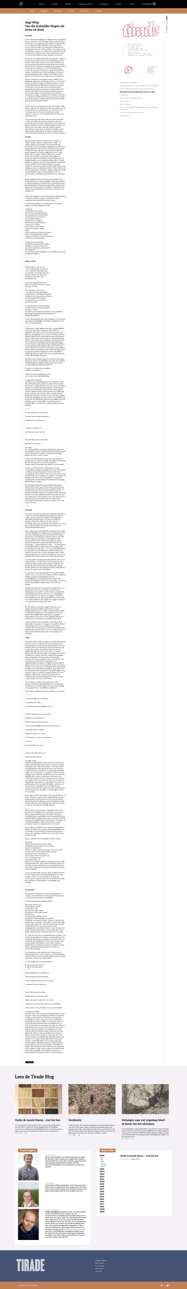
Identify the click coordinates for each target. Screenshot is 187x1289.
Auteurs (68, 4)
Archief (71, 11)
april (102, 1161)
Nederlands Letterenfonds (73, 1229)
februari (103, 1164)
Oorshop (55, 4)
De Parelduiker (147, 4)
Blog (32, 11)
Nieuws (41, 4)
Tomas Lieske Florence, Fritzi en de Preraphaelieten (137, 89)
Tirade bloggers (101, 1260)
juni (102, 1157)
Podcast (119, 4)
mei (102, 1159)
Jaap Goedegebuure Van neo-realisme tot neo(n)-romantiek (139, 86)
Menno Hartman (125, 1159)
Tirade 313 (167, 27)
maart (103, 1163)
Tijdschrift (44, 11)
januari (103, 1166)
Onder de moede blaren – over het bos (139, 1155)
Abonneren (58, 11)
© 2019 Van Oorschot (32, 1285)
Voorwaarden (22, 1285)
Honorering (99, 1266)
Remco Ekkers (124, 101)
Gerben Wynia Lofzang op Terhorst (131, 98)
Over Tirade (85, 11)
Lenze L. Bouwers (125, 104)
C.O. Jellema (124, 95)
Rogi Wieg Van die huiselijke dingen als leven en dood (137, 92)
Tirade (131, 4)
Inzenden (99, 11)
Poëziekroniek (124, 116)
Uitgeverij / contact (85, 4)
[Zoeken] (154, 4)
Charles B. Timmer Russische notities (132, 112)
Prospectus (104, 4)
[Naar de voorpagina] (20, 4)
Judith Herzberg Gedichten (128, 83)
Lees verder (19, 1133)
